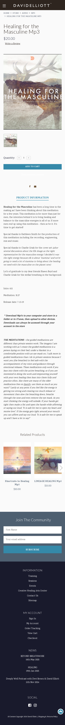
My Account (32, 612)
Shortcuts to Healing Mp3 (17, 483)
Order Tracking (32, 628)
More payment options (32, 174)
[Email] (35, 186)
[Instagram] (35, 705)
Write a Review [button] (12, 44)
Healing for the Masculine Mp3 (24, 16)
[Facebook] (29, 186)
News (33, 650)
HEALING (32, 667)
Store (16, 13)
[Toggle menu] (4, 6)
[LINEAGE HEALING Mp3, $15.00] (48, 460)
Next (61, 468)
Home (6, 13)
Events (32, 586)
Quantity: (9, 158)
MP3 (33, 13)
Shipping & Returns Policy (48, 717)
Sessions (32, 581)
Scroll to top (60, 711)
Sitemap (32, 600)
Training (32, 576)
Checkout (32, 638)
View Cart (32, 633)
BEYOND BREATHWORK (32, 656)
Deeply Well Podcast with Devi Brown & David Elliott (32, 679)
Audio (25, 13)
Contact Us (32, 596)
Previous (4, 468)
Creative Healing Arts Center (32, 591)
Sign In (32, 619)
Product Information (32, 198)
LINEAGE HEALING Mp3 (48, 481)
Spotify (27, 384)
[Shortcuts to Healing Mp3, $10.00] (17, 460)
